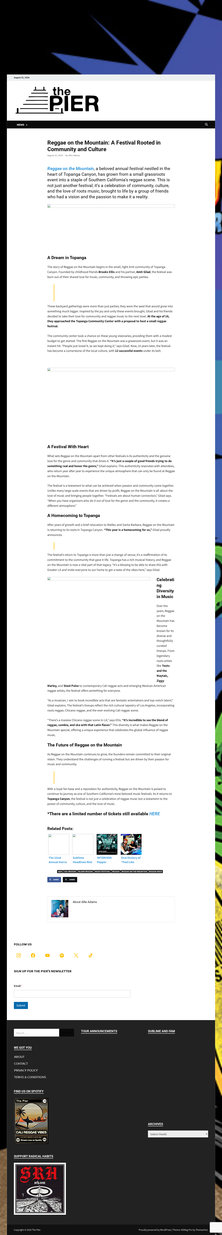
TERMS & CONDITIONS (30, 1077)
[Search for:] (44, 1033)
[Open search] (206, 125)
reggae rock (155, 871)
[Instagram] (18, 955)
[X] (76, 955)
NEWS (20, 124)
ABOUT (19, 1056)
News (50, 137)
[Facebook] (33, 955)
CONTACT (21, 1063)
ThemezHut (202, 1229)
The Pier (36, 1229)
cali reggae (70, 871)
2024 (60, 871)
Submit (20, 1005)
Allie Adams (74, 155)
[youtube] (47, 955)
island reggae (85, 871)
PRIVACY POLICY (26, 1070)
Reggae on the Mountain (70, 168)
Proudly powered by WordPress (155, 1229)
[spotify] (62, 955)
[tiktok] (90, 955)
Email (18, 986)
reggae (116, 871)
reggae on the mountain (134, 871)
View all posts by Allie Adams (93, 909)
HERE (154, 813)
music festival (102, 871)
